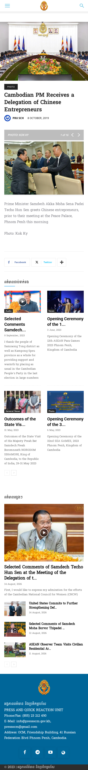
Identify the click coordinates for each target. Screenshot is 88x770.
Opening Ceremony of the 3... (65, 421)
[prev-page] (7, 473)
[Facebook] (24, 752)
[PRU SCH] (8, 118)
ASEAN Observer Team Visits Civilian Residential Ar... (56, 646)
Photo (11, 86)
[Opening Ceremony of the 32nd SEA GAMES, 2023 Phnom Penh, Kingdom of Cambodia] (65, 402)
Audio (9, 310)
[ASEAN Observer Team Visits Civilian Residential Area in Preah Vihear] (15, 649)
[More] (61, 262)
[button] (7, 6)
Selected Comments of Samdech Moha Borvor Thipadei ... (52, 626)
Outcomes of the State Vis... (20, 421)
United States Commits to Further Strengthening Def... (53, 605)
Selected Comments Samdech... (15, 324)
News (51, 310)
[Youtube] (50, 752)
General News (13, 411)
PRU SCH (18, 118)
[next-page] (13, 473)
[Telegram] (37, 752)
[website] (63, 752)
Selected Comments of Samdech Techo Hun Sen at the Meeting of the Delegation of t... (43, 572)
